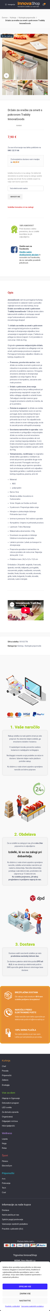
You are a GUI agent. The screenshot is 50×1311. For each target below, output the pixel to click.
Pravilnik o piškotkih (12, 1306)
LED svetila (7, 1107)
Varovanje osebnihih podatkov (32, 1306)
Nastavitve (25, 1301)
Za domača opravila (10, 1112)
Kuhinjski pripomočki (27, 18)
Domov (5, 18)
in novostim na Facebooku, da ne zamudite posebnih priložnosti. (30, 257)
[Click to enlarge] (6, 75)
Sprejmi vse (25, 1286)
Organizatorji (7, 1117)
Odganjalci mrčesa (10, 1121)
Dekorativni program (10, 1103)
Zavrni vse (25, 1293)
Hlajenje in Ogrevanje (11, 1098)
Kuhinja (13, 18)
